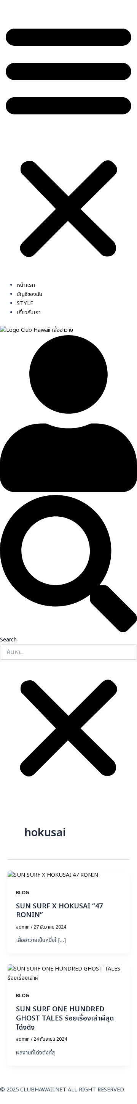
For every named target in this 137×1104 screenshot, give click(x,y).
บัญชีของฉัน (29, 294)
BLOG (22, 893)
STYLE (25, 303)
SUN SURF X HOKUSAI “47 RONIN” (59, 911)
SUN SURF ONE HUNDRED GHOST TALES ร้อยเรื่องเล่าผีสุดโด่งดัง (65, 1018)
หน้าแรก (26, 285)
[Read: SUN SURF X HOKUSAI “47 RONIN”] (53, 875)
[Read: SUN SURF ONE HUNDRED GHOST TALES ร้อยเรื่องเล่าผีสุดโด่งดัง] (68, 974)
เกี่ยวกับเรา (29, 313)
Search (8, 640)
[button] (68, 140)
